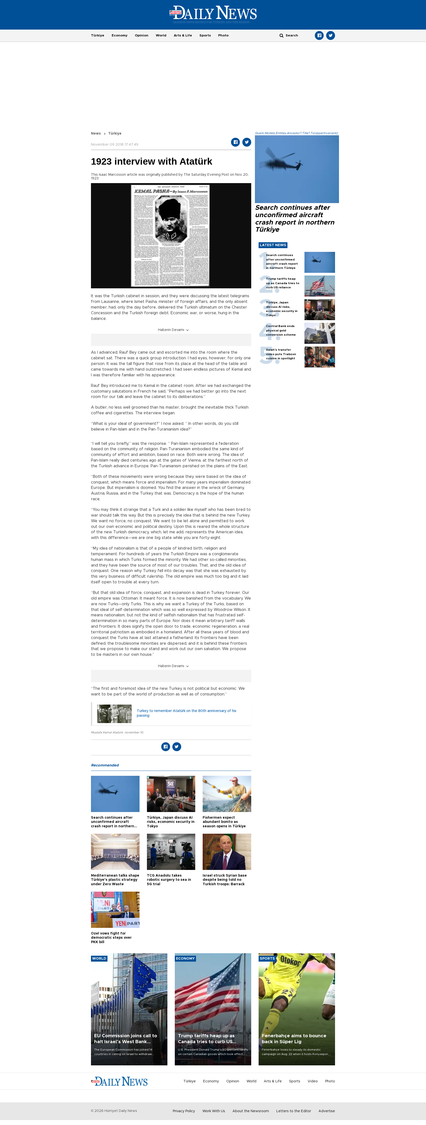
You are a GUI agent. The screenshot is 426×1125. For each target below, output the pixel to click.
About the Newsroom (250, 1111)
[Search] (282, 35)
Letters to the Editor (293, 1111)
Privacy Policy (184, 1111)
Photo (223, 35)
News (96, 133)
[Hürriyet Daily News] (213, 14)
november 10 (133, 732)
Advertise (327, 1111)
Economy (119, 35)
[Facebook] (319, 35)
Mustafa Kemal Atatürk (107, 732)
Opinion (141, 35)
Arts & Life (183, 35)
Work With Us (213, 1111)
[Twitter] (330, 35)
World (161, 35)
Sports (205, 35)
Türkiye (97, 35)
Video (313, 1081)
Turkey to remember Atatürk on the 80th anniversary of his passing (186, 713)
